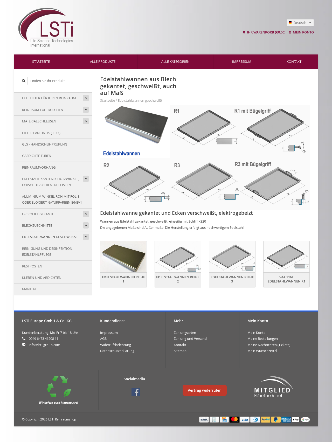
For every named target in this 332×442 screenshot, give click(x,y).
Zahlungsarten (185, 332)
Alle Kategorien (175, 61)
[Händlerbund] (273, 387)
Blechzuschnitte (37, 225)
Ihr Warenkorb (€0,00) (266, 32)
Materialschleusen (39, 121)
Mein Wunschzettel (262, 350)
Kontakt (294, 61)
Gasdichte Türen (36, 155)
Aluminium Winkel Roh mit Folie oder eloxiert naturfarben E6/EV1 (52, 199)
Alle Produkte (102, 61)
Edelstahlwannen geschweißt (50, 236)
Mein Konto (303, 32)
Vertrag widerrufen (205, 390)
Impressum (241, 61)
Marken (29, 289)
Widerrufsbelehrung (115, 344)
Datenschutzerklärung (117, 350)
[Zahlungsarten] (204, 419)
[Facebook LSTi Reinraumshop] (136, 392)
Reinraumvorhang (39, 167)
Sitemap (180, 350)
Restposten (32, 266)
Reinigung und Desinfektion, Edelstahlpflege (47, 251)
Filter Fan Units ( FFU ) (41, 132)
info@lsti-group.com (44, 344)
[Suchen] (24, 81)
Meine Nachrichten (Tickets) (268, 344)
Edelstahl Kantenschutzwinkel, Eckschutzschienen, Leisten (50, 181)
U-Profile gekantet (39, 214)
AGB (103, 338)
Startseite (41, 61)
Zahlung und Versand (190, 338)
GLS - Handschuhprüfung (44, 144)
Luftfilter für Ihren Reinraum (49, 98)
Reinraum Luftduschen (42, 109)
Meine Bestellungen (262, 338)
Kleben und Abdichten (41, 277)
